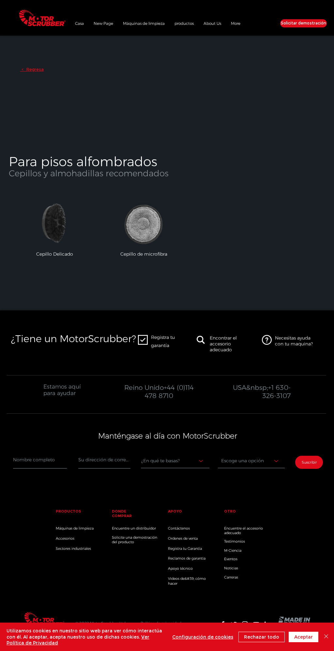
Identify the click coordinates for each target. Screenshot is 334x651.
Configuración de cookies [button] (202, 637)
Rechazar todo (261, 637)
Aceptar (303, 637)
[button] (184, 22)
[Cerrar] (326, 637)
